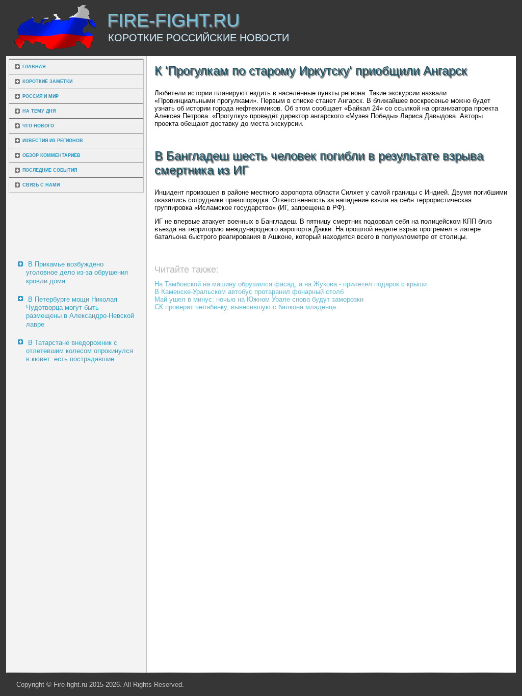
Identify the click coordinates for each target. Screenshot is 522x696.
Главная (33, 66)
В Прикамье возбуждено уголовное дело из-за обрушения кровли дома (77, 272)
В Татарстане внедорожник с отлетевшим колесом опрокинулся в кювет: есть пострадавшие (79, 351)
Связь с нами (41, 185)
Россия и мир (40, 96)
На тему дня (39, 111)
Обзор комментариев (51, 155)
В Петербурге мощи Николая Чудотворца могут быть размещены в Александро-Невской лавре (80, 312)
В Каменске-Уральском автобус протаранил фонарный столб (249, 292)
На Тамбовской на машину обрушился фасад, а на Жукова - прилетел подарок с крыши (290, 284)
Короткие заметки (47, 81)
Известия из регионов (52, 140)
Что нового (38, 125)
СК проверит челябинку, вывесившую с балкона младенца (245, 307)
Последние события (49, 170)
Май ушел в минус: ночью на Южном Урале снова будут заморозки (258, 299)
